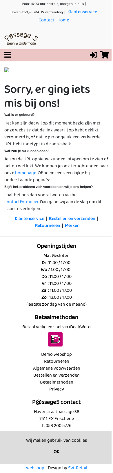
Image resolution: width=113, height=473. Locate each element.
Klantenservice (82, 12)
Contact (46, 20)
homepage (25, 173)
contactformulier (21, 202)
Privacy (56, 389)
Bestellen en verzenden (72, 218)
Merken (72, 225)
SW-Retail (77, 468)
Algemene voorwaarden (56, 368)
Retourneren (47, 225)
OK (56, 451)
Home (63, 20)
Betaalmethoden (56, 382)
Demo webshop (56, 354)
